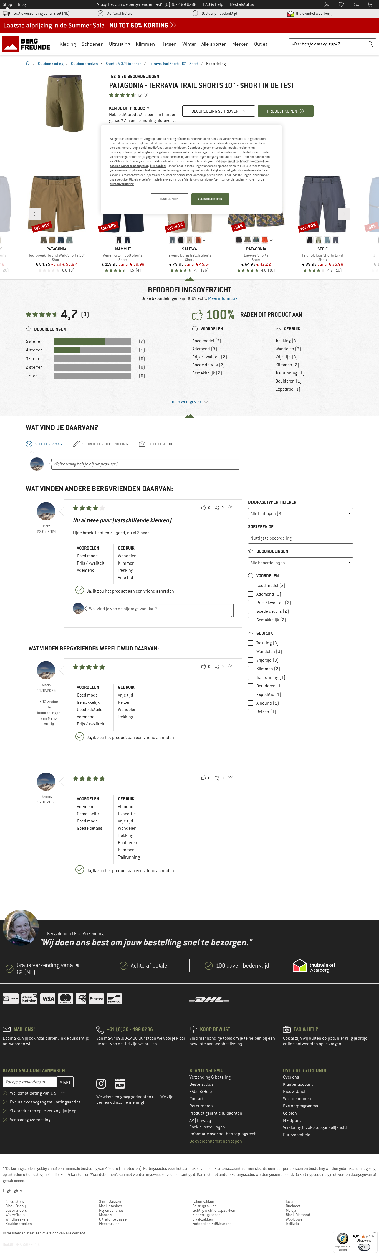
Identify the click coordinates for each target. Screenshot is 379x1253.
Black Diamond (298, 1214)
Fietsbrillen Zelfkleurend (212, 1223)
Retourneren (201, 1106)
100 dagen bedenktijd (219, 13)
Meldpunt (292, 1120)
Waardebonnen (297, 1099)
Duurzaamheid (296, 1135)
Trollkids (292, 1223)
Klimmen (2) (287, 365)
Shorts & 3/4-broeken (124, 63)
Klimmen (145, 44)
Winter (189, 44)
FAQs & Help (201, 1091)
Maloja (291, 1210)
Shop (7, 4)
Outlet (260, 44)
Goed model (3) (206, 341)
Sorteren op (261, 527)
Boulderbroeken (19, 1223)
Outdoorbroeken (84, 63)
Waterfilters (15, 1214)
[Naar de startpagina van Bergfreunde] (28, 44)
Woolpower (295, 1219)
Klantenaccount (298, 1084)
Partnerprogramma (300, 1106)
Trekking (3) (287, 341)
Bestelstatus (202, 1084)
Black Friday (16, 1205)
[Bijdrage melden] (230, 507)
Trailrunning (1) (290, 373)
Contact (197, 1099)
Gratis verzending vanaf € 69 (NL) (42, 13)
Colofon (290, 1113)
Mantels (105, 1214)
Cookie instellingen (207, 1127)
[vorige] (35, 214)
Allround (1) (267, 703)
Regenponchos (111, 1210)
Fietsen (168, 44)
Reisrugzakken (204, 1205)
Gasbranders (16, 1210)
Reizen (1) (266, 712)
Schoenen (92, 44)
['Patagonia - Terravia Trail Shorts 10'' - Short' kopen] (64, 103)
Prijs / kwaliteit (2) (209, 357)
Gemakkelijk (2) (207, 373)
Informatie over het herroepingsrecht (224, 1134)
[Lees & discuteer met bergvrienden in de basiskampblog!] (124, 1085)
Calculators (15, 1201)
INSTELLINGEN (169, 199)
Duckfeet (293, 1205)
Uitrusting (119, 44)
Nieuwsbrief (294, 1091)
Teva (289, 1201)
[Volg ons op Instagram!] (105, 1085)
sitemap (19, 1233)
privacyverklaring (122, 184)
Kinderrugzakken (206, 1214)
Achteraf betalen (121, 13)
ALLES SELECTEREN (210, 199)
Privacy (204, 1120)
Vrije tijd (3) (287, 357)
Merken (240, 44)
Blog (22, 4)
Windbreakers (17, 1219)
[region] (191, 169)
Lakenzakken (203, 1201)
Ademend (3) (204, 349)
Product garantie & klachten (216, 1113)
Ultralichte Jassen (114, 1219)
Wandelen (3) (288, 349)
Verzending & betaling (210, 1077)
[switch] (364, 1247)
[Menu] (374, 1234)
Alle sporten (214, 44)
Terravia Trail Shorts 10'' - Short (173, 63)
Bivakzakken (202, 1219)
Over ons (291, 1077)
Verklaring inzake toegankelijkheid (315, 1127)
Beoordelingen (272, 551)
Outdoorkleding (50, 63)
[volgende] (344, 214)
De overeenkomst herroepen (216, 1141)
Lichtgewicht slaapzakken (213, 1210)
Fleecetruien (109, 1223)
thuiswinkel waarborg (313, 13)
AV (192, 1120)
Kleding (68, 44)
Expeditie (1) (288, 389)
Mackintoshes (110, 1205)
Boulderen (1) (289, 381)
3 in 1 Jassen (110, 1201)
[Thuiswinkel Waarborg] (314, 966)
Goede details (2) (208, 365)
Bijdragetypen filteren (272, 502)
